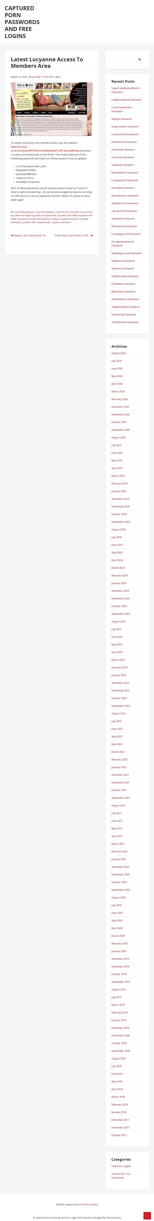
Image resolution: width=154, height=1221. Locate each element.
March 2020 (118, 935)
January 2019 (118, 1020)
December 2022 (120, 682)
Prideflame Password (123, 283)
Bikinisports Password (124, 226)
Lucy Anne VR (61, 211)
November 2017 (120, 1127)
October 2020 (119, 882)
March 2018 (118, 1096)
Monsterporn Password (124, 195)
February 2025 (119, 483)
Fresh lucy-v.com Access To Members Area (74, 235)
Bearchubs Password (123, 291)
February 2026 (119, 399)
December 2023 (120, 590)
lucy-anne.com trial (27, 218)
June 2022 (117, 728)
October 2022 (119, 698)
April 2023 (117, 652)
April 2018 (117, 1089)
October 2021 (119, 790)
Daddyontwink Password (125, 306)
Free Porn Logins (52, 76)
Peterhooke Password (123, 142)
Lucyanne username (61, 222)
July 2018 (116, 1066)
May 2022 (116, 736)
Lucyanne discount (68, 218)
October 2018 (119, 1043)
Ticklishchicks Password (124, 322)
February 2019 (119, 1012)
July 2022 (116, 721)
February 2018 (119, 1104)
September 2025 (120, 429)
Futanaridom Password (124, 180)
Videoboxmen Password (125, 276)
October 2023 (119, 606)
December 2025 (120, 406)
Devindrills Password (123, 149)
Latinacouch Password (124, 211)
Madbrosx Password (122, 260)
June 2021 (117, 820)
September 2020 (120, 889)
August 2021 (118, 805)
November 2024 (120, 506)
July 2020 (116, 905)
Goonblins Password (123, 188)
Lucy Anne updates (44, 211)
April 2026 (117, 383)
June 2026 (117, 368)
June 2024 (117, 544)
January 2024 (118, 583)
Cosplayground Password (125, 234)
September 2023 (120, 613)
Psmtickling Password (123, 314)
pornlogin (36, 76)
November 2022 (120, 690)
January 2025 (118, 491)
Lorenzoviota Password (124, 134)
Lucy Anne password (24, 211)
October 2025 (119, 422)
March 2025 (118, 475)
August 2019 (118, 989)
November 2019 (120, 966)
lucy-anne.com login (20, 215)
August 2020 (118, 897)
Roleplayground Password (126, 253)
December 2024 (120, 498)
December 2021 (120, 774)
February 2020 (119, 943)
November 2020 (120, 874)
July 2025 (116, 445)
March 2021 (118, 843)
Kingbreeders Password (124, 126)
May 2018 (116, 1081)
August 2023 (118, 621)
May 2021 (116, 828)
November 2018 (120, 1035)
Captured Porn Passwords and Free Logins (22, 22)
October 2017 (119, 1135)
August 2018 (118, 1058)
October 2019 (119, 974)
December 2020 (120, 866)
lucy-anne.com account (80, 211)
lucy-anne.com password (43, 215)
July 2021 (116, 813)
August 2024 (118, 529)
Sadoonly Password (122, 165)
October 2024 (119, 514)
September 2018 (120, 1050)
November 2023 (120, 598)
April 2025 (117, 468)
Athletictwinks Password (125, 299)
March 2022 (118, 751)
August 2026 (118, 353)
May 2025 (116, 460)
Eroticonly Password (122, 157)
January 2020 (118, 951)
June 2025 (117, 452)
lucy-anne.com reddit (67, 215)
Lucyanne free (28, 222)
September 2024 (120, 521)
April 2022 (117, 744)
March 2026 (118, 391)
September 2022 (120, 705)
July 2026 (116, 360)
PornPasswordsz (89, 1204)
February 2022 (119, 759)
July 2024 (116, 537)
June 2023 (117, 636)
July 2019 (116, 997)
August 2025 (118, 437)
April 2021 (117, 836)
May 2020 (116, 920)
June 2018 (117, 1073)
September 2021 (120, 797)
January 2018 (118, 1112)
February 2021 (119, 851)
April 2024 (117, 560)
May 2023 (116, 644)
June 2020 (117, 912)
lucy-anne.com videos (47, 218)
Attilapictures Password (124, 203)
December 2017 (120, 1119)
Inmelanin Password (122, 218)
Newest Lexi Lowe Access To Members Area (33, 235)
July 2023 (116, 629)
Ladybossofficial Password (126, 99)
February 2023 (119, 667)
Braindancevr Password (124, 172)
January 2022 (118, 767)
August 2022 (118, 713)
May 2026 (116, 376)
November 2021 (120, 782)
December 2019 (120, 958)
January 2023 (118, 675)
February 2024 (119, 575)
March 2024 (118, 567)
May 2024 (116, 552)
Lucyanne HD (43, 222)
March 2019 (118, 1004)
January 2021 (118, 859)
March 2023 (118, 659)
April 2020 (117, 928)
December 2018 (120, 1027)
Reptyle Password (121, 119)
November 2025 (120, 414)
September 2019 (120, 981)
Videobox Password (122, 268)
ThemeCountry (113, 1217)
